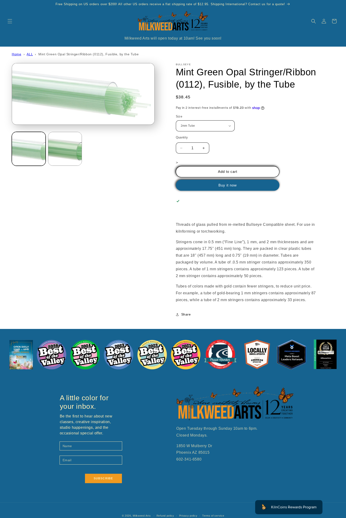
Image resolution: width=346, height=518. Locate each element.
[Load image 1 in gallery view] (29, 149)
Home (16, 54)
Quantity (182, 137)
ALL (30, 54)
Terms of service (213, 515)
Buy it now (227, 185)
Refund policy (165, 515)
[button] (10, 21)
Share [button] (186, 314)
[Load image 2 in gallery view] (65, 149)
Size (179, 116)
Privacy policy (188, 515)
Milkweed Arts (142, 515)
